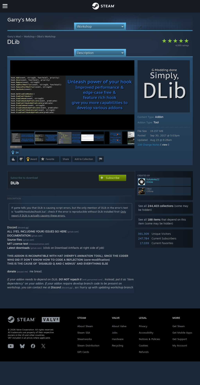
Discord (12, 227)
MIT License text (17, 243)
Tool (156, 122)
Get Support (179, 339)
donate (11, 271)
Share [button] (66, 159)
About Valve (119, 326)
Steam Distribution (88, 345)
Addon (159, 116)
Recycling (117, 345)
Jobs (114, 332)
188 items (154, 219)
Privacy (143, 326)
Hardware (117, 339)
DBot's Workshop (46, 36)
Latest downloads (18, 247)
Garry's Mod (14, 36)
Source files (14, 239)
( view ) (164, 144)
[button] (23, 138)
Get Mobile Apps (182, 332)
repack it (75, 279)
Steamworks (84, 339)
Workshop (29, 36)
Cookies (143, 345)
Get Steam (178, 326)
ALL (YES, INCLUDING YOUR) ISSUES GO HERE (37, 231)
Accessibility (146, 332)
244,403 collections (160, 206)
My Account (179, 345)
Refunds (144, 351)
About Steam (85, 326)
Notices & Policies (149, 339)
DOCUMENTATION (18, 235)
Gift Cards (83, 351)
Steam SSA (83, 332)
